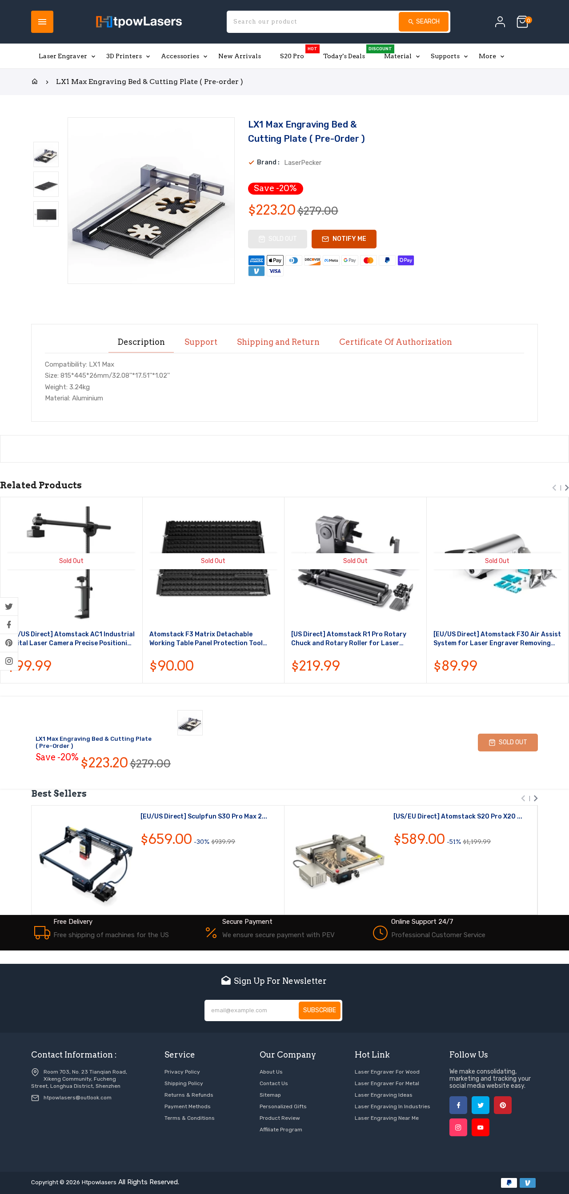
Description (141, 342)
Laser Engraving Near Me (387, 1118)
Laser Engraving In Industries (392, 1106)
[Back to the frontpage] (34, 82)
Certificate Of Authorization (395, 342)
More (487, 56)
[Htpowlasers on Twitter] (9, 606)
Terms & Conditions (189, 1118)
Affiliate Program (281, 1129)
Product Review (280, 1118)
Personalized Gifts (283, 1106)
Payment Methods (187, 1106)
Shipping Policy (183, 1083)
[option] (46, 154)
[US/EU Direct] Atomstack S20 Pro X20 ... (457, 816)
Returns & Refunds (188, 1095)
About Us (271, 1072)
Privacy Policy (182, 1072)
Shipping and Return (278, 342)
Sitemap (270, 1095)
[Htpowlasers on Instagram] (9, 661)
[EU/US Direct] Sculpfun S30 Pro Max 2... (203, 816)
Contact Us (274, 1083)
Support (200, 342)
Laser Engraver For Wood (387, 1072)
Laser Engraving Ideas (384, 1095)
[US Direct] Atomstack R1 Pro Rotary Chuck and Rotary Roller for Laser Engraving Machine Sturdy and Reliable (352, 639)
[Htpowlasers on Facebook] (9, 625)
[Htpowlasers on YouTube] (480, 1127)
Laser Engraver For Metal (387, 1083)
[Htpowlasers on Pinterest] (9, 643)
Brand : (268, 162)
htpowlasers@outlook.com (78, 1097)
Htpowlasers (99, 1182)
